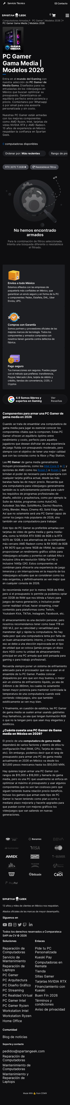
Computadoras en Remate (48, 964)
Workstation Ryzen (17, 1016)
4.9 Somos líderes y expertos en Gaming (39, 399)
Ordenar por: (22, 153)
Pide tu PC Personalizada (45, 950)
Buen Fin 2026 (46, 995)
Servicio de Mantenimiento (14, 959)
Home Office (12, 1021)
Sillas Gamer (44, 976)
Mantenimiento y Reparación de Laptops (15, 1078)
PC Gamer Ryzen (16, 1006)
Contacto (62, 3)
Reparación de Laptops (14, 968)
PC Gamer (10, 975)
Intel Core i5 (51, 466)
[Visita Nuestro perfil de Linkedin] (31, 924)
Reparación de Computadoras (14, 950)
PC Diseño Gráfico (17, 985)
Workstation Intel (15, 1011)
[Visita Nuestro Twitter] (20, 924)
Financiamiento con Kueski (50, 988)
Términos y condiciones (44, 1002)
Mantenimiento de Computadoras (17, 1067)
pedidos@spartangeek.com (24, 1051)
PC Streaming (13, 990)
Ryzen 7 (55, 470)
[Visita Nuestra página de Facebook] (10, 924)
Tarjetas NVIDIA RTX (50, 981)
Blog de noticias (15, 1037)
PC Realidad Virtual (17, 995)
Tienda (40, 971)
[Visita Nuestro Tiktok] (28, 924)
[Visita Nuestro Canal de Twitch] (25, 924)
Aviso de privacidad (50, 1009)
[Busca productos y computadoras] (37, 15)
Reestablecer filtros (45, 167)
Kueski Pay (43, 957)
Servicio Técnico (16, 3)
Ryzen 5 (43, 470)
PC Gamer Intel (14, 1000)
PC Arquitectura (15, 980)
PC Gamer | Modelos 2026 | (47, 20)
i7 (63, 466)
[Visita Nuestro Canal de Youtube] (5, 924)
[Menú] (67, 15)
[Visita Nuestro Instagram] (15, 924)
